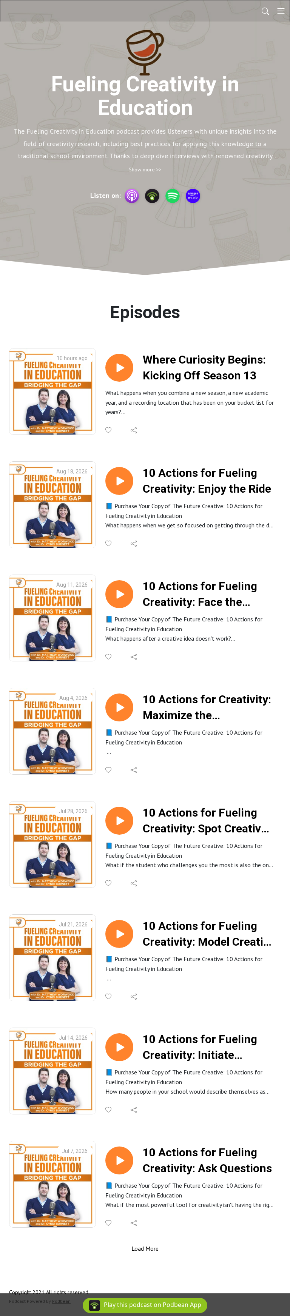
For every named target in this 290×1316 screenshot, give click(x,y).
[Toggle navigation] (281, 11)
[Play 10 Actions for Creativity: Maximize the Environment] (119, 707)
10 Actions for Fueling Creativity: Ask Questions (207, 1160)
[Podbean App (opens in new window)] (152, 196)
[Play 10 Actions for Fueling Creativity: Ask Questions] (119, 1160)
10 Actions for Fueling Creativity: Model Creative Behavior (209, 934)
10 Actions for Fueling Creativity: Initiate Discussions (200, 1047)
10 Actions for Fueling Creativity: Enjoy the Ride (207, 480)
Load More (145, 1248)
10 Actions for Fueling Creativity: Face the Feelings (200, 594)
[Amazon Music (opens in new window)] (193, 196)
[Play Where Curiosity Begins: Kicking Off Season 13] (119, 368)
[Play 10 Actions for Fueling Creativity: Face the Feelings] (119, 594)
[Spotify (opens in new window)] (172, 196)
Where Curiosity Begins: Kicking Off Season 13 (204, 367)
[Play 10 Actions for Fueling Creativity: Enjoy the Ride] (119, 481)
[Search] (265, 10)
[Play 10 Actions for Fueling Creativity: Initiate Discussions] (119, 1047)
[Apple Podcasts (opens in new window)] (132, 196)
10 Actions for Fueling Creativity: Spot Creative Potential (205, 821)
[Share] (134, 430)
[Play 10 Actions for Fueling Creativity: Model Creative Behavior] (119, 934)
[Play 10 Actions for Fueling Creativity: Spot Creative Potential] (119, 821)
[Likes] (109, 430)
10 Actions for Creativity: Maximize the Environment (207, 708)
